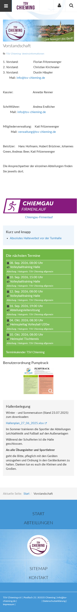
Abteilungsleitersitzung (25, 310)
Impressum (8, 604)
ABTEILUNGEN (38, 523)
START (38, 514)
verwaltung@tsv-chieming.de (37, 131)
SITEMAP (39, 569)
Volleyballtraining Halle (25, 267)
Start (26, 493)
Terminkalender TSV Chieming (25, 352)
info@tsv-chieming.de (31, 77)
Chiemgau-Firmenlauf (39, 217)
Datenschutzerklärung (54, 601)
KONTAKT (38, 578)
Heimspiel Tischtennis (24, 339)
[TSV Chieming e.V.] (25, 5)
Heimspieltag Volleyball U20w (30, 324)
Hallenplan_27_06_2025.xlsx (25, 423)
